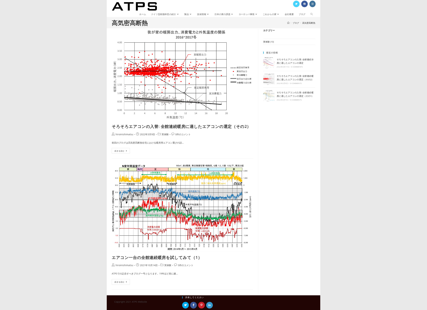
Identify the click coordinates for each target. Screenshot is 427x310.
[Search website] (311, 14)
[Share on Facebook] (193, 305)
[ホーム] (288, 22)
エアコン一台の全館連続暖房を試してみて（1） (157, 257)
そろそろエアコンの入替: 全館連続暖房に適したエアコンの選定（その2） (181, 126)
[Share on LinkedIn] (209, 305)
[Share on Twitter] (185, 305)
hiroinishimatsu (124, 134)
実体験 (165, 134)
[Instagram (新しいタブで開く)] (312, 4)
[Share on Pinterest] (201, 305)
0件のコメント (183, 134)
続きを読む (122, 151)
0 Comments (297, 67)
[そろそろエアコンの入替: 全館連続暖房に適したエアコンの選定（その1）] (269, 95)
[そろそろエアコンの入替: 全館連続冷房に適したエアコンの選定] (269, 62)
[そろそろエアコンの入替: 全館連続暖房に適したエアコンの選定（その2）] (269, 79)
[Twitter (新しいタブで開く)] (296, 4)
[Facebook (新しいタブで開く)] (304, 4)
